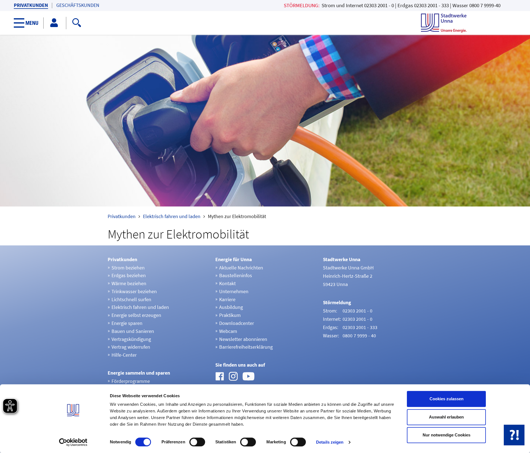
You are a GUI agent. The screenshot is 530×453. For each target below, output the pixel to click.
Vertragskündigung (131, 339)
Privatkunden (31, 5)
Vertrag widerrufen (131, 347)
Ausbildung (231, 307)
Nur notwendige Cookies (446, 435)
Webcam (228, 331)
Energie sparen (127, 323)
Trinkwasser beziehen (134, 291)
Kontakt (227, 283)
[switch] (197, 442)
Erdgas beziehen (129, 275)
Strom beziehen (128, 267)
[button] (29, 23)
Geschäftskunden (77, 5)
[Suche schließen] (215, 22)
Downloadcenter (236, 323)
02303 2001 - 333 (431, 5)
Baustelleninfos (235, 275)
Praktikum (230, 315)
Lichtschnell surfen (131, 299)
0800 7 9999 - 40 (359, 335)
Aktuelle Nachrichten (241, 267)
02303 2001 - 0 (379, 5)
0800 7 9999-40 (484, 5)
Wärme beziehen (129, 283)
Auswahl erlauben (446, 417)
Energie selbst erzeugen (136, 315)
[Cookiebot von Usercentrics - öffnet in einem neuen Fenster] (73, 442)
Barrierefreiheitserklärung (246, 347)
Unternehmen (233, 291)
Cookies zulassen (446, 398)
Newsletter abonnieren (243, 339)
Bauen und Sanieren (133, 331)
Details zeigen (329, 442)
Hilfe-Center (124, 355)
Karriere (227, 299)
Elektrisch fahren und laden (171, 216)
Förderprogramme (131, 381)
